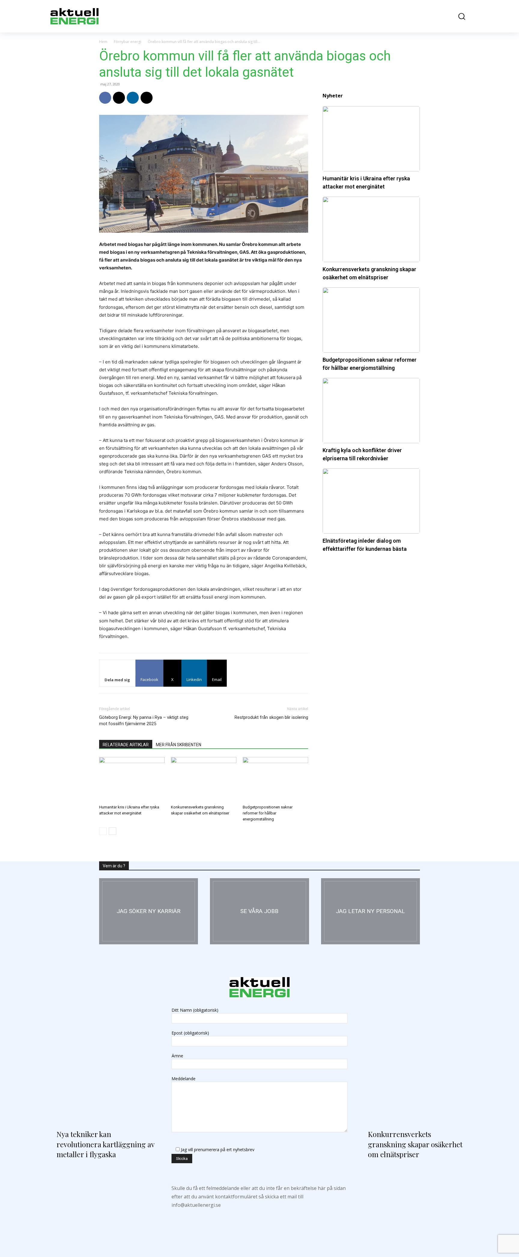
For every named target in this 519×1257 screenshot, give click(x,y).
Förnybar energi (127, 41)
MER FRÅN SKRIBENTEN (178, 744)
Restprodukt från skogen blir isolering (271, 717)
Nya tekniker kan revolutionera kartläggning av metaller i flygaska (105, 1144)
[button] (457, 16)
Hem (103, 41)
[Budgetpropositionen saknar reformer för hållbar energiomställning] (275, 779)
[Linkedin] (133, 98)
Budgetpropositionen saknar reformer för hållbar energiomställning (268, 813)
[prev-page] (103, 831)
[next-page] (112, 831)
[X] (119, 98)
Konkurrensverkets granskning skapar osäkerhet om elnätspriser (415, 1144)
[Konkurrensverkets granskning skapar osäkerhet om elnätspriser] (203, 779)
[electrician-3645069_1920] (148, 911)
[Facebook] (105, 98)
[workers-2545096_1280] (259, 911)
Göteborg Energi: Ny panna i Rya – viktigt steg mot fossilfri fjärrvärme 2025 (143, 720)
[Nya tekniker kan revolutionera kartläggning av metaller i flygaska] (103, 1059)
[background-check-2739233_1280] (370, 911)
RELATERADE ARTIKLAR (126, 744)
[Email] (147, 98)
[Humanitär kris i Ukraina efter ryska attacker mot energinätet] (132, 779)
